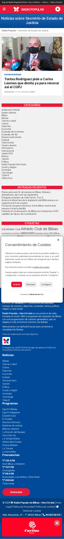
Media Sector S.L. (37, 294)
